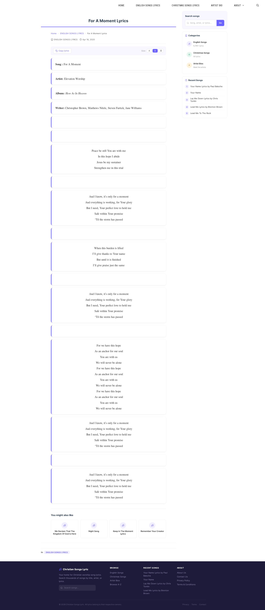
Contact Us (182, 576)
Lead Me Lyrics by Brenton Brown (156, 592)
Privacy (185, 604)
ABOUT (237, 5)
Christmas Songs (118, 576)
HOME (121, 5)
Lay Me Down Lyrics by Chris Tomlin (157, 585)
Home (54, 33)
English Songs (116, 572)
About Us (181, 572)
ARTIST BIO (216, 5)
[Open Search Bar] (257, 5)
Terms (194, 604)
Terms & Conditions (186, 584)
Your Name (148, 579)
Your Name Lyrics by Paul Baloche (155, 574)
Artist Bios (115, 580)
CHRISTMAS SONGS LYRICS (185, 5)
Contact (202, 604)
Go (220, 23)
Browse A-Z (115, 584)
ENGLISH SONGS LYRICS (148, 5)
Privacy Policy (183, 580)
